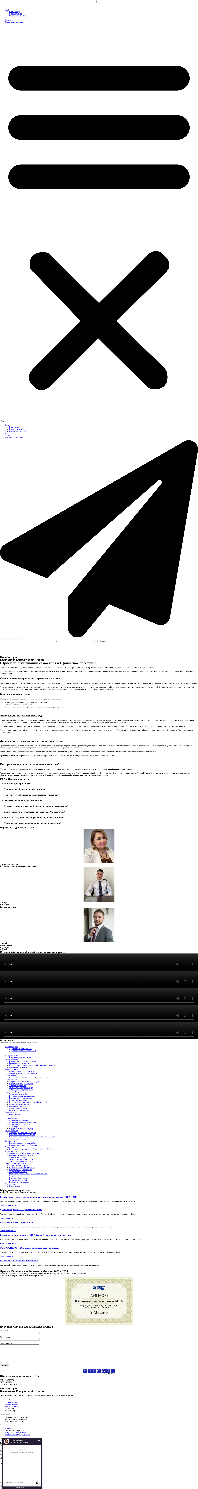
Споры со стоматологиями (19, 1104)
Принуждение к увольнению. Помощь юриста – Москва (31, 1077)
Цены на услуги (15, 14)
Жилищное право (11, 1069)
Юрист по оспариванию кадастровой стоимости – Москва (32, 1065)
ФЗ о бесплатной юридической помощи (23, 800)
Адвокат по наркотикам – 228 (20, 1049)
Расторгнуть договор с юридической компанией (28, 1102)
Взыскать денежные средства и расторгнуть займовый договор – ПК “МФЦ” (38, 1197)
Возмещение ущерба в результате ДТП (19, 1222)
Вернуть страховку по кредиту (21, 1057)
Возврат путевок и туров (19, 1110)
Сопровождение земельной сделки (22, 1061)
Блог (6, 18)
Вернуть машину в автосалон (20, 1098)
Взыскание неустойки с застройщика (23, 1071)
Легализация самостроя (18, 1067)
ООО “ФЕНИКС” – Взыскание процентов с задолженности (29, 1248)
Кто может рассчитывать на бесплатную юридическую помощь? (36, 806)
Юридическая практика (14, 22)
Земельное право (11, 1059)
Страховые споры (11, 1055)
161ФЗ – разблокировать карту (21, 1090)
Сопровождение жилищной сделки (23, 1073)
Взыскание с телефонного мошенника (19, 1260)
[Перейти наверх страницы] (1, 1440)
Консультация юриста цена (17, 783)
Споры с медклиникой (18, 1108)
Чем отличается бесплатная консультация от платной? (31, 795)
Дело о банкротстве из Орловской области (21, 1209)
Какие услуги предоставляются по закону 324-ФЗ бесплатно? (34, 812)
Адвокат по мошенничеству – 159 (22, 1051)
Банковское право (11, 1079)
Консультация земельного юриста (22, 1063)
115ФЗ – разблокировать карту (21, 1088)
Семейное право (11, 1112)
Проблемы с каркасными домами (22, 1096)
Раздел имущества (16, 1114)
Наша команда (14, 12)
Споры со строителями (18, 1100)
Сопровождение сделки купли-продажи (24, 1082)
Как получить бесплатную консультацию (24, 789)
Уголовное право (11, 1047)
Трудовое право (11, 1075)
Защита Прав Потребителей (15, 1092)
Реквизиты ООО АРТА (18, 16)
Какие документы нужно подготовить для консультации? (33, 823)
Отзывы (8, 20)
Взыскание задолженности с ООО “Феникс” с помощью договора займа (36, 1235)
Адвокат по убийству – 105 (19, 1053)
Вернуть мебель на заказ (18, 1106)
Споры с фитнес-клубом (18, 1094)
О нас (7, 10)
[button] (99, 223)
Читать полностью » (8, 1205)
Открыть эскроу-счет (17, 1086)
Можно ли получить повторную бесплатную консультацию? (34, 817)
